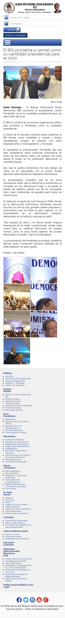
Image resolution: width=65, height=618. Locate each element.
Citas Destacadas (13, 511)
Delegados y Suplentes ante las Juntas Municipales (18, 566)
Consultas (8, 517)
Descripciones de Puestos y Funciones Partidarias (18, 456)
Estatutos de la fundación (17, 513)
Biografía (9, 498)
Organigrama (11, 448)
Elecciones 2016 (9, 554)
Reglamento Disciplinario (16, 444)
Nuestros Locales (13, 408)
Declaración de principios (17, 442)
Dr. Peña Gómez (7, 493)
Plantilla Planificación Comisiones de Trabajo (15, 485)
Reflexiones (10, 419)
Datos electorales (13, 563)
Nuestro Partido (7, 390)
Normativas (9, 436)
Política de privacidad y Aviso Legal (18, 586)
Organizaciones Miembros (17, 538)
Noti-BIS (9, 376)
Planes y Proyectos (9, 466)
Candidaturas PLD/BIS (15, 561)
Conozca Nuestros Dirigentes (18, 405)
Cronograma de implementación (12, 481)
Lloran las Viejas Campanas (18, 509)
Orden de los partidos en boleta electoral (16, 575)
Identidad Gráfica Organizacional (13, 402)
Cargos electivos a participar (18, 559)
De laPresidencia (9, 415)
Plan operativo (11, 473)
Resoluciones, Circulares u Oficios (17, 422)
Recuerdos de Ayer (14, 410)
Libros (8, 502)
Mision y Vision (12, 534)
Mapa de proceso (13, 459)
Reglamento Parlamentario (17, 446)
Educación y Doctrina (8, 543)
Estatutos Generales (14, 439)
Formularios (10, 488)
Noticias (7, 373)
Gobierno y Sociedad (14, 383)
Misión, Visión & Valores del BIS (17, 395)
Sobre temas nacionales (16, 520)
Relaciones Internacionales (11, 550)
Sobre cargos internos (15, 522)
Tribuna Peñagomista (15, 381)
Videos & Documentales (16, 504)
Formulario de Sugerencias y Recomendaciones (18, 526)
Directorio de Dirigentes (16, 461)
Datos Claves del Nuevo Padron (16, 579)
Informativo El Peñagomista (17, 378)
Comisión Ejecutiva (14, 430)
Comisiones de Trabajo (15, 432)
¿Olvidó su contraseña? (15, 35)
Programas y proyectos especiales (16, 476)
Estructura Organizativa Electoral (16, 451)
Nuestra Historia (12, 399)
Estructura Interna (13, 536)
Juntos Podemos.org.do (15, 531)
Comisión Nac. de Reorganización (13, 427)
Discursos (9, 500)
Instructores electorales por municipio (17, 571)
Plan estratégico (12, 471)
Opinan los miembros (15, 385)
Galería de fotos (12, 507)
